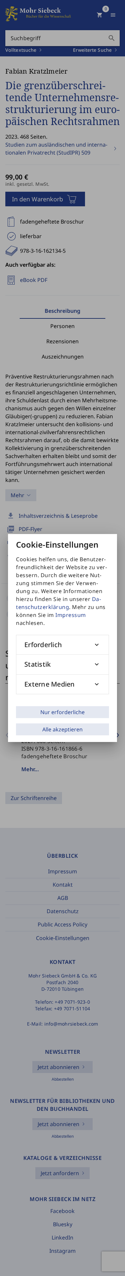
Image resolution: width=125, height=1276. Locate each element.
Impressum (70, 615)
